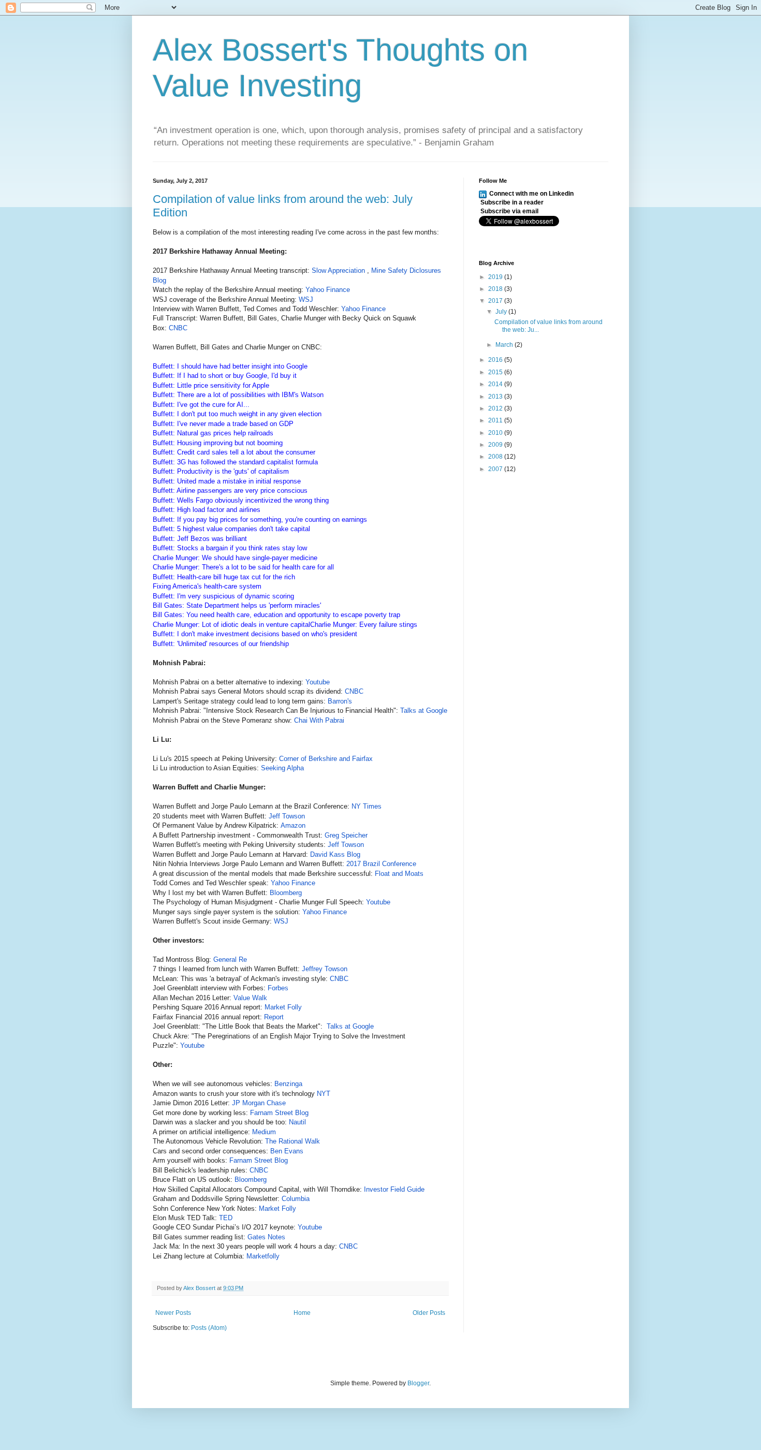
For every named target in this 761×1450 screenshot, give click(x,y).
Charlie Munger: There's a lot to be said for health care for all (243, 567)
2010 (496, 432)
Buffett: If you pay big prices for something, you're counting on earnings (260, 519)
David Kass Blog (335, 854)
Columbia (296, 1199)
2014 (496, 384)
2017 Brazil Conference (382, 864)
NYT (323, 1093)
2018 (496, 288)
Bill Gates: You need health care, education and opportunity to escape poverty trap (276, 615)
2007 (496, 469)
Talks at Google (423, 710)
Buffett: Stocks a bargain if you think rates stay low (230, 548)
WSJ (307, 299)
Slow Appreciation (339, 270)
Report (275, 1017)
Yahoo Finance (328, 290)
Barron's (341, 701)
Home (302, 1312)
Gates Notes (267, 1237)
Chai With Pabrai (319, 720)
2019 (496, 277)
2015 (496, 372)
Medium (264, 1132)
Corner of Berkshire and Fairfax (327, 759)
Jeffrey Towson (325, 969)
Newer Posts (173, 1312)
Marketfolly (264, 1256)
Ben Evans (286, 1151)
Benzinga (289, 1084)
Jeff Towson (287, 816)
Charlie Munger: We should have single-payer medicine (235, 558)
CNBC (178, 328)
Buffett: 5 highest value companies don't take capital (231, 529)
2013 (496, 396)
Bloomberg (287, 893)
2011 (496, 420)
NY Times (367, 806)
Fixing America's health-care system (207, 586)
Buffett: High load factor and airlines (206, 510)
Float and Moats (399, 873)
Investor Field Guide (394, 1189)
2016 (496, 359)
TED (227, 1218)
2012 (496, 408)
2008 (496, 456)
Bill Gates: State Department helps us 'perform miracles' (237, 605)
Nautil (298, 1122)
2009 (496, 444)
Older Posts (429, 1312)
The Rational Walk (292, 1141)
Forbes (279, 988)
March (505, 344)
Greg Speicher (346, 835)
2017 (496, 300)
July (501, 311)
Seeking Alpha (282, 768)
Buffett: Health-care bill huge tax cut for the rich (224, 577)
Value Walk (251, 998)
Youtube (317, 682)
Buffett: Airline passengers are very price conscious (230, 490)
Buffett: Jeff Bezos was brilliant (200, 539)
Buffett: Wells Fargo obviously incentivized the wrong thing (241, 500)
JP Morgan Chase (259, 1103)
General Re (231, 959)
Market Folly (283, 1007)
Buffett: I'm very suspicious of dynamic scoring (223, 596)
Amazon (293, 825)
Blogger (418, 1383)
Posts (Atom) (209, 1327)
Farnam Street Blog (280, 1113)
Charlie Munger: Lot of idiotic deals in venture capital (231, 624)
